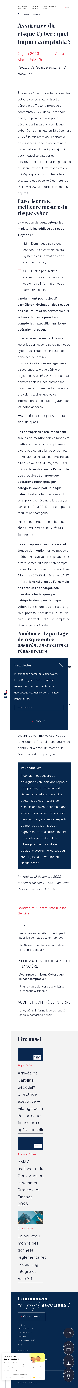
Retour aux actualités (32, 14)
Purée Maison (33, 1383)
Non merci (9, 1378)
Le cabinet (34, 7)
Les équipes (22, 1336)
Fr (65, 7)
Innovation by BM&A (24, 1332)
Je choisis (23, 1378)
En (68, 7)
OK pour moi (37, 1378)
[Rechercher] (70, 7)
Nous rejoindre (22, 8)
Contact (45, 8)
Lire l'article (22, 1049)
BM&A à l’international (49, 7)
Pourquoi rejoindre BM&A (26, 1340)
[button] (4, 1384)
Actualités (34, 8)
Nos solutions (22, 7)
